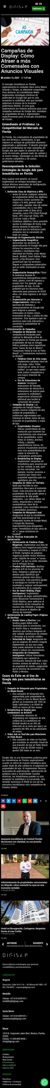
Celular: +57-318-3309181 (14, 998)
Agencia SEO (8, 1068)
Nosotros (7, 1079)
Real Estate (7, 1060)
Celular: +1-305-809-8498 (14, 1038)
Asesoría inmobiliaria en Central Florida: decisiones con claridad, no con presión (22, 840)
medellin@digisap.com (13, 1001)
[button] (3, 801)
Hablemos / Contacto (12, 1082)
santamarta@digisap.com (14, 1018)
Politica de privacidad (12, 1084)
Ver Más (4, 848)
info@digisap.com (11, 1041)
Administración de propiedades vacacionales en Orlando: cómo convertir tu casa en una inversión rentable (24, 885)
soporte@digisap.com (25, 987)
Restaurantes (8, 1057)
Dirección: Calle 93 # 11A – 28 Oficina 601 (21, 984)
